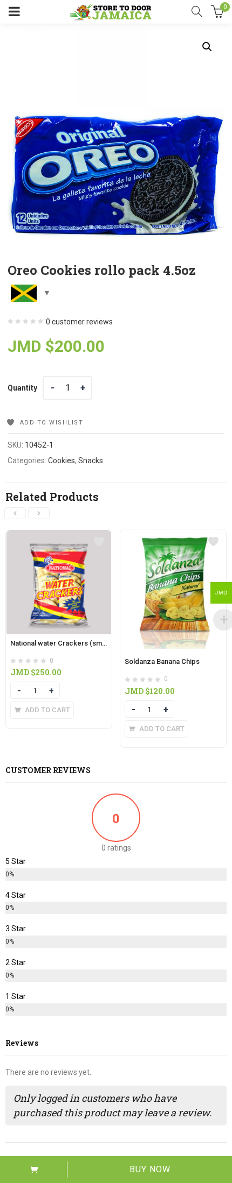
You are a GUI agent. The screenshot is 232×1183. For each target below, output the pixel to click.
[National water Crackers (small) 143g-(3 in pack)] (58, 536)
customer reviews (79, 321)
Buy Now (149, 1169)
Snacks (90, 460)
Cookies (61, 460)
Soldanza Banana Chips (162, 661)
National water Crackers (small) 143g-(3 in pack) (87, 643)
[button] (207, 46)
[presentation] (15, 513)
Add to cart (33, 1169)
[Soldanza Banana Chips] (173, 536)
